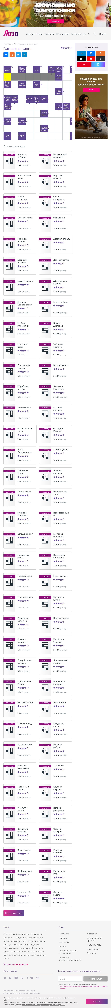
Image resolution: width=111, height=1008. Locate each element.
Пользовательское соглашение (68, 952)
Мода (40, 33)
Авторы (62, 946)
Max (10, 978)
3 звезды (66, 48)
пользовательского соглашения (70, 986)
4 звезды (68, 48)
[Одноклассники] (100, 53)
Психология (62, 33)
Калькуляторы (94, 944)
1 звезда (62, 48)
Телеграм (4, 977)
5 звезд (70, 48)
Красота (49, 33)
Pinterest (37, 978)
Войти (102, 33)
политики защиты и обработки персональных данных (43, 1005)
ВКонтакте (31, 977)
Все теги (91, 953)
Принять (96, 1001)
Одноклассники (27, 977)
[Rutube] (81, 58)
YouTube (16, 977)
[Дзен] (100, 58)
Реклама (63, 937)
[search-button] (94, 34)
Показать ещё (13, 913)
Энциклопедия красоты (94, 939)
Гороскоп (76, 33)
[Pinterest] (84, 64)
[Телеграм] (81, 53)
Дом (86, 33)
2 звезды (64, 48)
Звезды (30, 33)
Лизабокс (92, 933)
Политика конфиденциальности (70, 959)
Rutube (22, 977)
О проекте (64, 933)
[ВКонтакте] (91, 53)
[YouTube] (91, 58)
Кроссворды (93, 948)
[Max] (98, 64)
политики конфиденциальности (90, 986)
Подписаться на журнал (14, 964)
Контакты (64, 942)
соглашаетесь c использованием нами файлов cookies (55, 1002)
